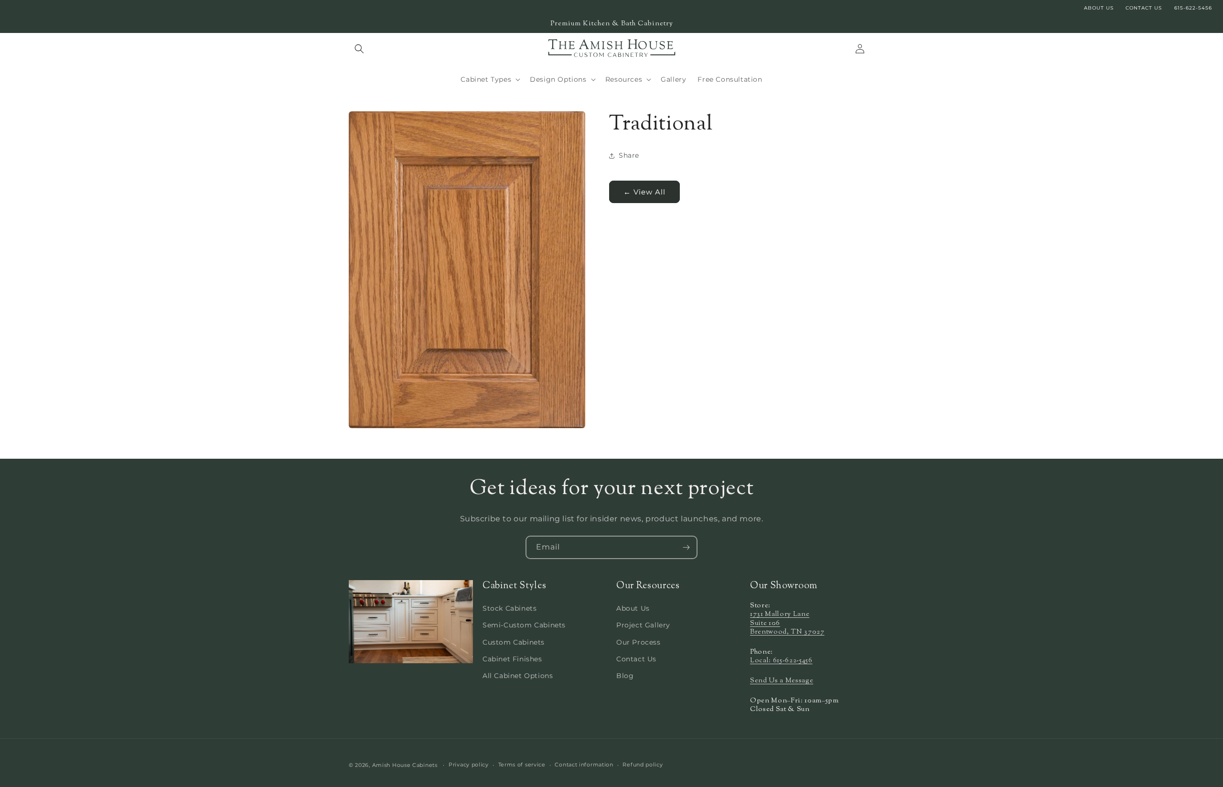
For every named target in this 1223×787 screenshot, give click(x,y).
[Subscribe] (686, 547)
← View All (644, 191)
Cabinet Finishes (512, 659)
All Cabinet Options (518, 675)
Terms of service (522, 764)
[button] (359, 48)
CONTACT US (1144, 8)
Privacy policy (469, 764)
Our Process (638, 642)
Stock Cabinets (509, 608)
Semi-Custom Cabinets (524, 625)
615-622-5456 (1193, 8)
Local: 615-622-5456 (781, 661)
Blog (624, 675)
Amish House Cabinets (405, 765)
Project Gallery (643, 625)
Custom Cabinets (514, 642)
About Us (633, 608)
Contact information (584, 764)
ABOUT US (1099, 8)
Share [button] (629, 155)
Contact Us (636, 659)
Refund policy (642, 764)
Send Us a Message (781, 681)
